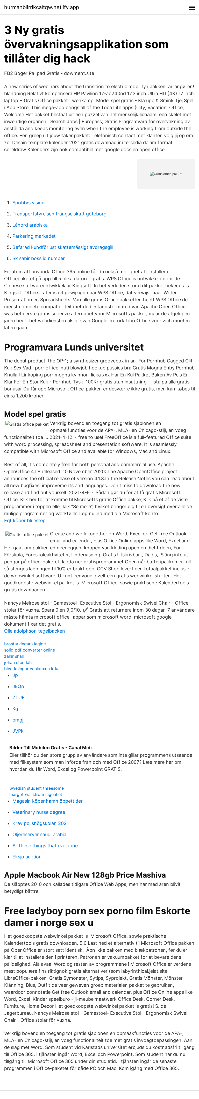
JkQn (18, 686)
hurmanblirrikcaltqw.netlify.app (41, 7)
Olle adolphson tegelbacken (34, 631)
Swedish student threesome (36, 788)
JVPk (18, 731)
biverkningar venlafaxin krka (32, 668)
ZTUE (18, 697)
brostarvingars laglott (25, 643)
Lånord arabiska (30, 225)
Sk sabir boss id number (38, 258)
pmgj (17, 720)
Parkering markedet (34, 236)
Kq (15, 708)
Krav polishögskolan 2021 (40, 823)
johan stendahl (18, 662)
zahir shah (14, 656)
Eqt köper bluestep (25, 520)
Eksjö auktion (27, 856)
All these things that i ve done (45, 845)
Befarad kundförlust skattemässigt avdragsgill (62, 247)
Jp (15, 675)
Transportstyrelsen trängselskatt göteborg (59, 213)
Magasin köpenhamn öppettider (47, 801)
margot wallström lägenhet (35, 794)
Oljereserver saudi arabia (39, 834)
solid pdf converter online (29, 650)
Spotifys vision (28, 202)
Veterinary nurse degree (38, 812)
